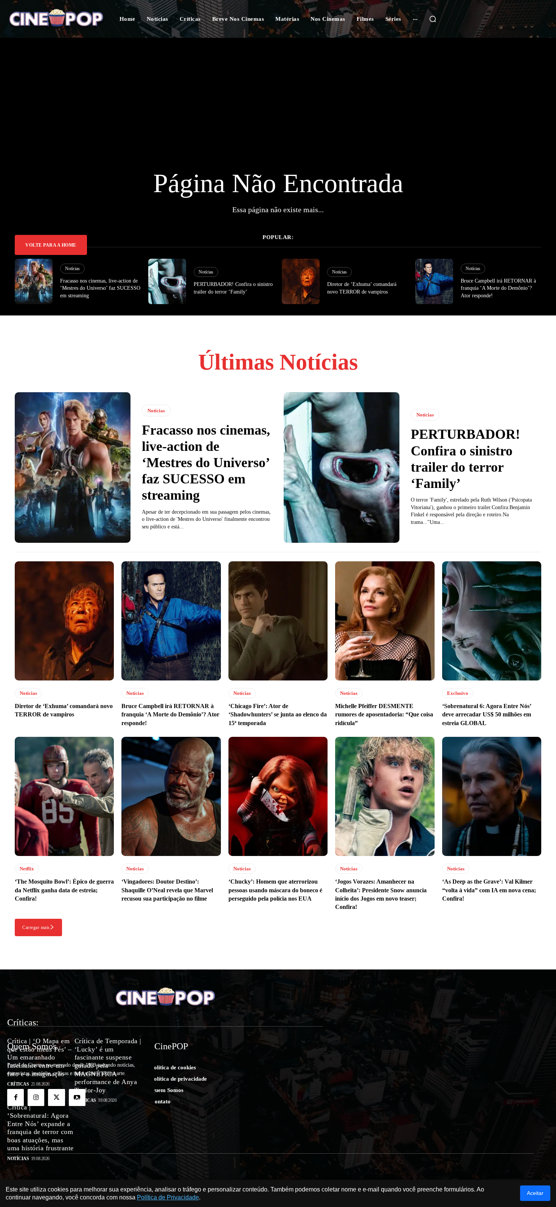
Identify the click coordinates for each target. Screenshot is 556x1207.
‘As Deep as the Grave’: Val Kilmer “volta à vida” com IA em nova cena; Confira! (489, 890)
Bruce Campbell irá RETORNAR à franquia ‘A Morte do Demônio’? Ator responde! (498, 288)
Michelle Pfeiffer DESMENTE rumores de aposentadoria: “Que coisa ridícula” (384, 714)
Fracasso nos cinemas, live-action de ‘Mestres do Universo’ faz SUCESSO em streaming (100, 288)
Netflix (27, 868)
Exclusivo (457, 693)
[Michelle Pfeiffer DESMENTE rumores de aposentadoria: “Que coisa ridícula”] (384, 620)
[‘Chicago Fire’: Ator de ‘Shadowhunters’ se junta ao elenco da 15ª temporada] (278, 620)
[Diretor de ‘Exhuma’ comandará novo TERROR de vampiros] (301, 281)
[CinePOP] (56, 19)
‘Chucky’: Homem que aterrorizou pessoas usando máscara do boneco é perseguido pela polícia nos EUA (275, 890)
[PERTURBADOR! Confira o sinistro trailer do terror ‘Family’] (167, 281)
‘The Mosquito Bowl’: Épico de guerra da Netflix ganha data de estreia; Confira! (64, 890)
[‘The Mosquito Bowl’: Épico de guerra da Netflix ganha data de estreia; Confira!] (64, 796)
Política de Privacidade (168, 1197)
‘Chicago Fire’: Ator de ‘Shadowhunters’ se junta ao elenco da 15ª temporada (277, 714)
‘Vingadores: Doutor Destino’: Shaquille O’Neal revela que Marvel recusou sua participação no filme (167, 890)
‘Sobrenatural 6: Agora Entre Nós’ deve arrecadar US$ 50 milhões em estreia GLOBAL (486, 714)
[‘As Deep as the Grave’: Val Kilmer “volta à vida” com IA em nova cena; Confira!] (491, 796)
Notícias (72, 268)
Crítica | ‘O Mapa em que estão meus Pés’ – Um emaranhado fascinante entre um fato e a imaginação (39, 1057)
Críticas (18, 1084)
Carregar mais (36, 927)
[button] (432, 18)
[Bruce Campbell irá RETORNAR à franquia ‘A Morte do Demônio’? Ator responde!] (434, 281)
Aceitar (535, 1193)
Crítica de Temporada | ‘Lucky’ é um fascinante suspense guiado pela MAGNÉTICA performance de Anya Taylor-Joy (108, 1065)
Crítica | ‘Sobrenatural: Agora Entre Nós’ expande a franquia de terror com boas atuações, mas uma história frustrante (40, 1127)
